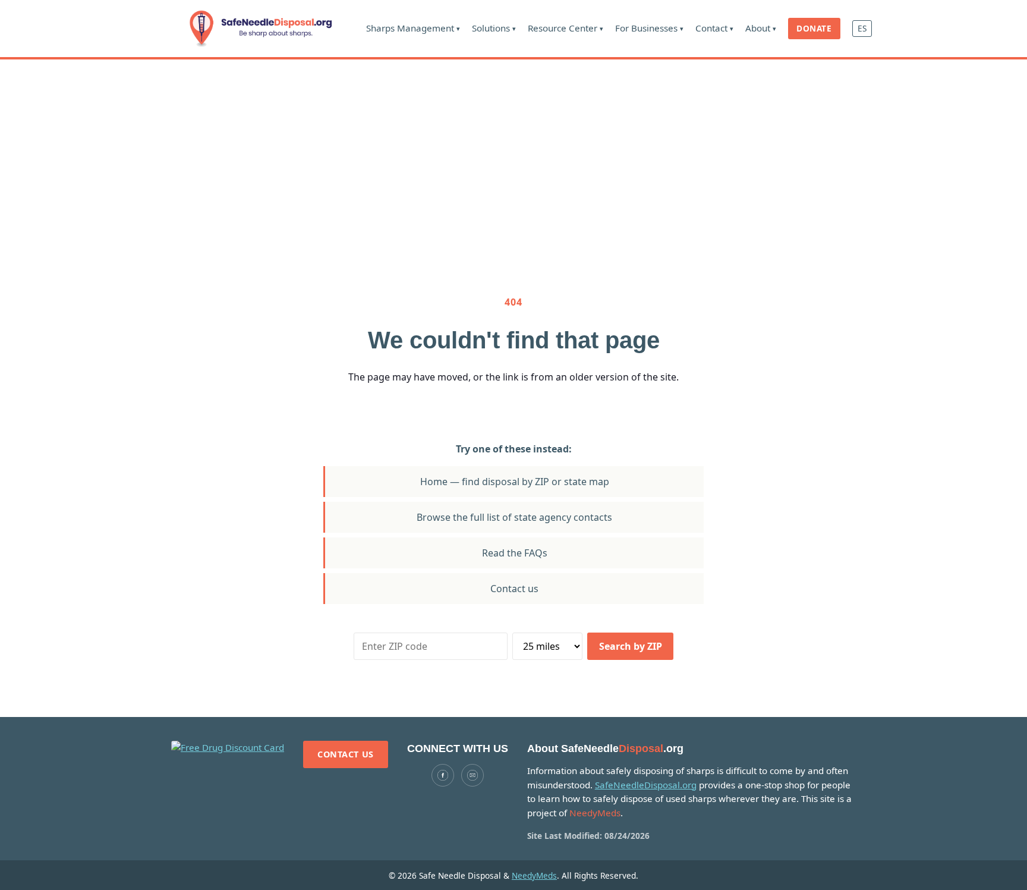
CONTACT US (345, 754)
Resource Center (565, 28)
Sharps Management (413, 28)
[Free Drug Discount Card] (227, 748)
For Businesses (649, 28)
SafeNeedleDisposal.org (646, 785)
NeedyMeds (534, 875)
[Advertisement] (513, 148)
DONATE (813, 28)
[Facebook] (442, 775)
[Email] (472, 775)
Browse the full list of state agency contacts (514, 517)
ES (862, 28)
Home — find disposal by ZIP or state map (514, 481)
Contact (714, 28)
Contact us (514, 588)
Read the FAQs (514, 552)
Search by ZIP (630, 646)
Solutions (494, 28)
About (760, 28)
